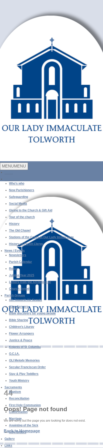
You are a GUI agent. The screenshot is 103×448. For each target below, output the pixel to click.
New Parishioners (21, 190)
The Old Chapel (19, 230)
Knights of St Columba (25, 347)
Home (8, 172)
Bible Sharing (18, 320)
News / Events (14, 250)
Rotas (13, 268)
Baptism (15, 391)
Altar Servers (18, 306)
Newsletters (17, 255)
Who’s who (16, 183)
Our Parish (12, 179)
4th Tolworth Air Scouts (25, 300)
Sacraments (13, 387)
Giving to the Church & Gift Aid (30, 210)
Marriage (15, 418)
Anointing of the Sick (23, 425)
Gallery (9, 439)
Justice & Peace (20, 340)
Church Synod (19, 288)
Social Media (18, 203)
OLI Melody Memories (24, 360)
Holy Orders (17, 432)
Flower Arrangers (21, 333)
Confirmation (18, 412)
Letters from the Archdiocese (30, 282)
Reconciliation (19, 398)
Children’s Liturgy (21, 327)
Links (8, 445)
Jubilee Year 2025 (21, 275)
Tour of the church (22, 217)
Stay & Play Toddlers (23, 374)
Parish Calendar (20, 262)
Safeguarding (18, 197)
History (14, 223)
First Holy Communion (25, 405)
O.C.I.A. (14, 353)
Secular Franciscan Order (27, 367)
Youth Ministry (19, 380)
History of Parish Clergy (26, 244)
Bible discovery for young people (32, 313)
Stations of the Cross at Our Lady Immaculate (41, 237)
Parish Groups (14, 295)
